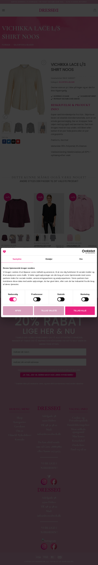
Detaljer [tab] (49, 259)
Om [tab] (81, 259)
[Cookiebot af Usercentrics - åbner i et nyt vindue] (84, 252)
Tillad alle (80, 311)
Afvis (18, 311)
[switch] (37, 299)
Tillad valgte (49, 311)
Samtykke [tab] (17, 259)
